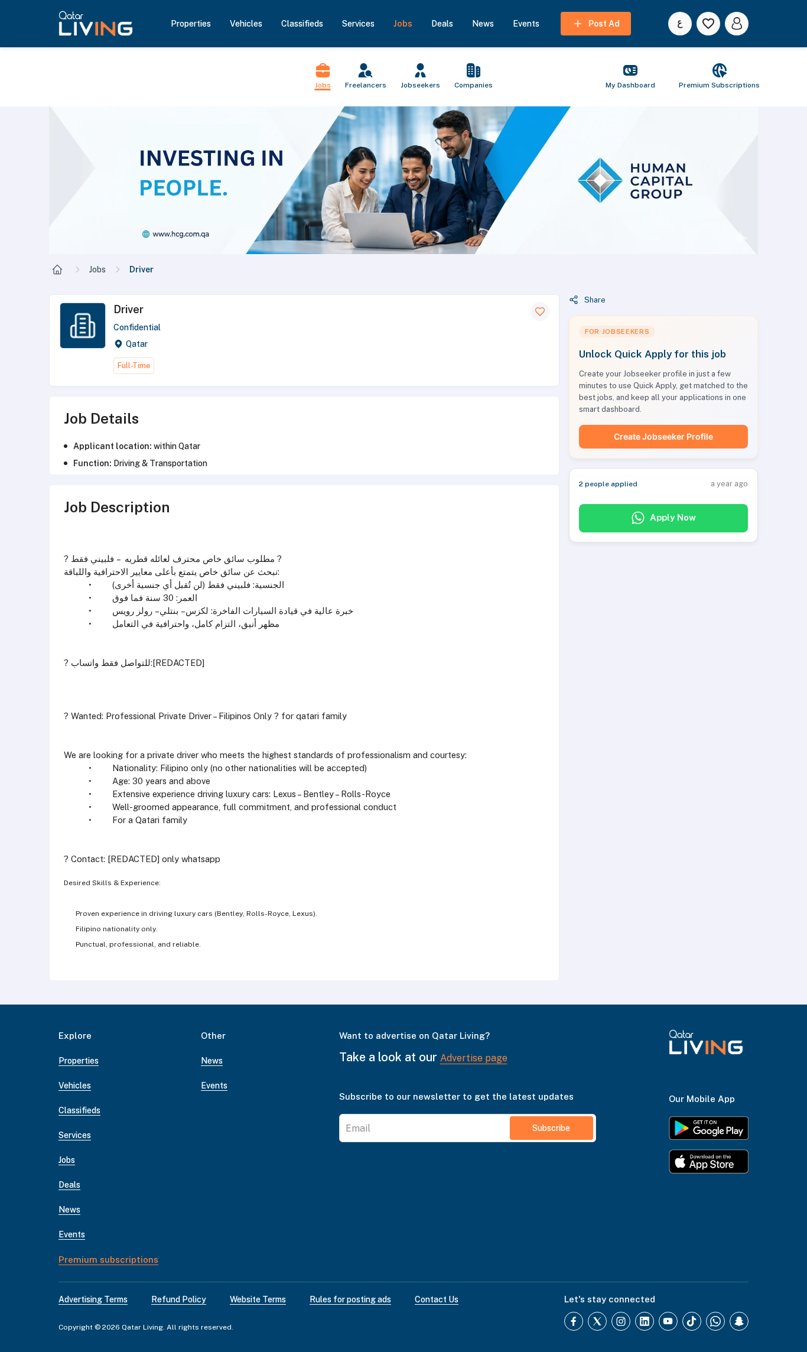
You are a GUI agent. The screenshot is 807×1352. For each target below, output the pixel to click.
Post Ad (604, 23)
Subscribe (551, 1128)
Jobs (97, 269)
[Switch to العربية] (680, 23)
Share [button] (595, 299)
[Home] (57, 269)
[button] (403, 180)
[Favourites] (708, 23)
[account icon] (737, 23)
